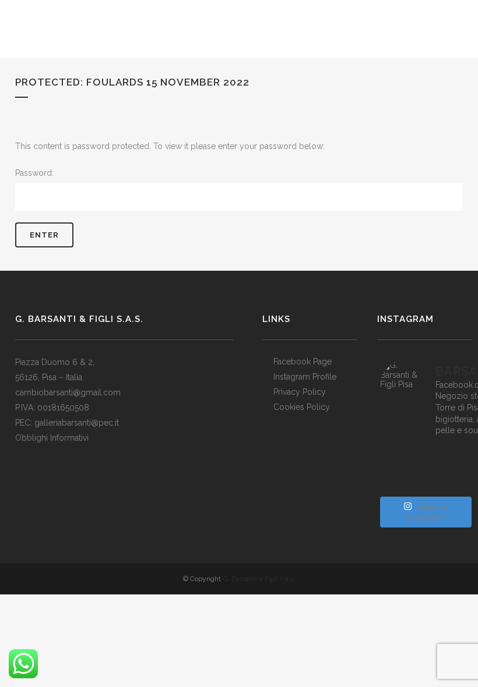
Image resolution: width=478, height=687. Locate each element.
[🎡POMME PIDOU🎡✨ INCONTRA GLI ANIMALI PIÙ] (425, 468)
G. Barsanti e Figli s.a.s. (259, 579)
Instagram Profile (304, 376)
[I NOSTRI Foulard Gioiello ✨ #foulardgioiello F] (395, 453)
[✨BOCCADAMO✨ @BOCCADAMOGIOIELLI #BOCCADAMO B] (454, 468)
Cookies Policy (301, 407)
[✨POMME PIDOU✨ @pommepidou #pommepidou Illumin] (454, 453)
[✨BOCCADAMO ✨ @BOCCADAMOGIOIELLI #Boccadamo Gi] (395, 483)
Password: (34, 173)
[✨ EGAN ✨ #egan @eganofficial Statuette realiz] (454, 483)
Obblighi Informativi (52, 437)
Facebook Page (302, 361)
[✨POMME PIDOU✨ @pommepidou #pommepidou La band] (395, 468)
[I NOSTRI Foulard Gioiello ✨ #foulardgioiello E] (425, 453)
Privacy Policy (299, 391)
